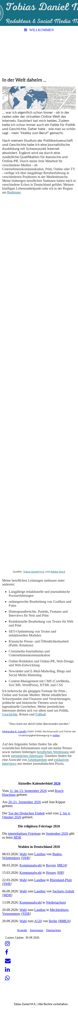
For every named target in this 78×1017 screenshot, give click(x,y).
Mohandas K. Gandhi (14, 731)
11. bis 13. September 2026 (28, 791)
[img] (39, 13)
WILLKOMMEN (41, 30)
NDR (25, 913)
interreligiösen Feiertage (24, 833)
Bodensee (14, 192)
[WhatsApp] (7, 978)
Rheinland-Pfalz (61, 880)
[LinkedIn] (7, 969)
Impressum (36, 930)
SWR (25, 858)
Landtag (40, 854)
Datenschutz (53, 930)
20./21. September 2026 (24, 802)
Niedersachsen (56, 902)
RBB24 (64, 921)
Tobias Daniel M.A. (34, 571)
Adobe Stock (57, 571)
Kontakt (22, 930)
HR (60, 872)
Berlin (53, 921)
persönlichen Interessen (27, 756)
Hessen (51, 872)
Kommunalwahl (31, 865)
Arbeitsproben (37, 760)
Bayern (51, 865)
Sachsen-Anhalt (63, 891)
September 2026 (57, 833)
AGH (38, 921)
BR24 (62, 865)
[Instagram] (7, 944)
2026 (57, 783)
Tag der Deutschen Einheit (26, 813)
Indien (56, 735)
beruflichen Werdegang (53, 752)
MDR (17, 837)
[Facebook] (6, 952)
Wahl (23, 854)
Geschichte (9, 714)
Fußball (40, 714)
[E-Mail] (7, 961)
